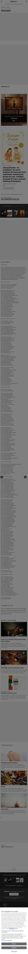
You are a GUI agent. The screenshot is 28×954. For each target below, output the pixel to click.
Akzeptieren (14, 943)
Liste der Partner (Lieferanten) (6, 940)
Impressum (16, 928)
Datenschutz (11, 928)
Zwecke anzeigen (14, 951)
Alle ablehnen (14, 947)
